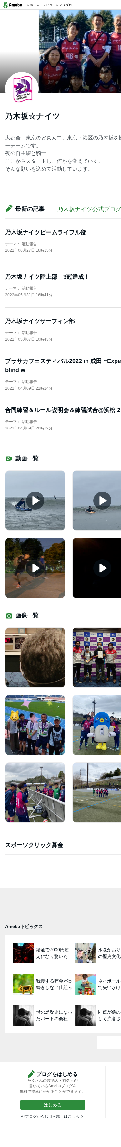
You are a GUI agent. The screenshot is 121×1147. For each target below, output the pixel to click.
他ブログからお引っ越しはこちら (50, 1116)
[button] (52, 1105)
